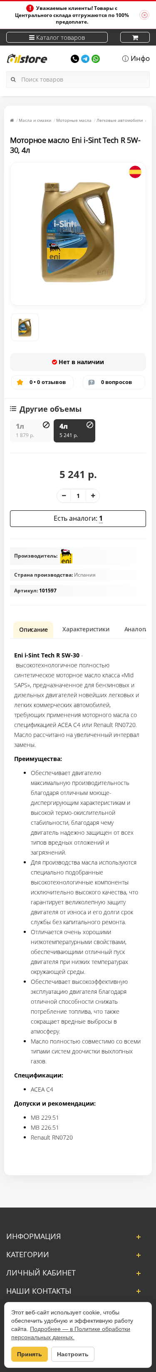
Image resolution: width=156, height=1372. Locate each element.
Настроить (73, 1354)
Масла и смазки (35, 120)
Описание (33, 629)
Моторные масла (74, 120)
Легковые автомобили (120, 120)
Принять (29, 1354)
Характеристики (85, 629)
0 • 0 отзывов (48, 382)
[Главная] (12, 120)
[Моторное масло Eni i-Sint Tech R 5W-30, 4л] (25, 327)
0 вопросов (116, 382)
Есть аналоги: (78, 518)
